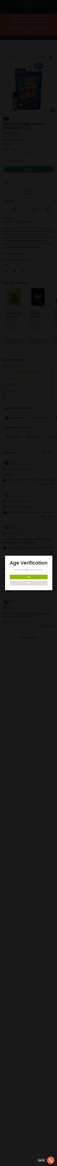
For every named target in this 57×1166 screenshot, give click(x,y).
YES (28, 577)
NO (28, 583)
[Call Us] (50, 1160)
